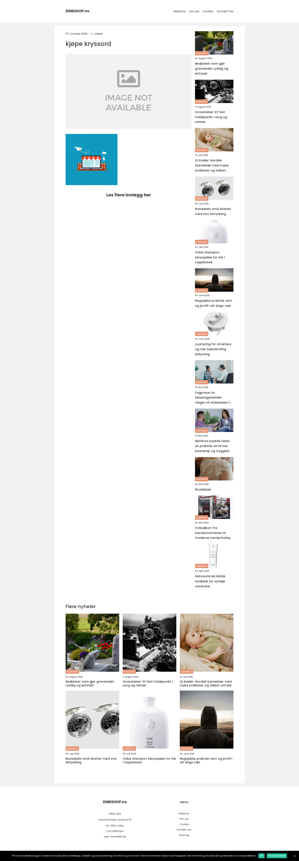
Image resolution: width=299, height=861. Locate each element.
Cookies (208, 11)
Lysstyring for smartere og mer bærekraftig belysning (213, 349)
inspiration (201, 53)
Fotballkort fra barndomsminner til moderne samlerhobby (213, 533)
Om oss (194, 11)
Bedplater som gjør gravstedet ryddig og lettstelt (211, 68)
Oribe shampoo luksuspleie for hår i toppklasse (210, 257)
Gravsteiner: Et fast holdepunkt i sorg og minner (211, 117)
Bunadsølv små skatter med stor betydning (213, 211)
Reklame (179, 11)
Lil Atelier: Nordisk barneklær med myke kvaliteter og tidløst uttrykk (212, 165)
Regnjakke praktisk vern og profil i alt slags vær (213, 303)
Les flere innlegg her (128, 195)
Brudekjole (203, 489)
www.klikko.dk (118, 836)
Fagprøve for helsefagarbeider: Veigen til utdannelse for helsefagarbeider (214, 397)
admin (99, 34)
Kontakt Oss (225, 11)
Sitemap (184, 835)
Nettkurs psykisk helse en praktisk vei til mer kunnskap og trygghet (212, 446)
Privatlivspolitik (277, 855)
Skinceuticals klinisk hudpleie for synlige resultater (210, 581)
